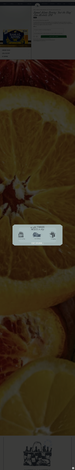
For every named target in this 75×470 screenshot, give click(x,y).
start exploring (37, 243)
